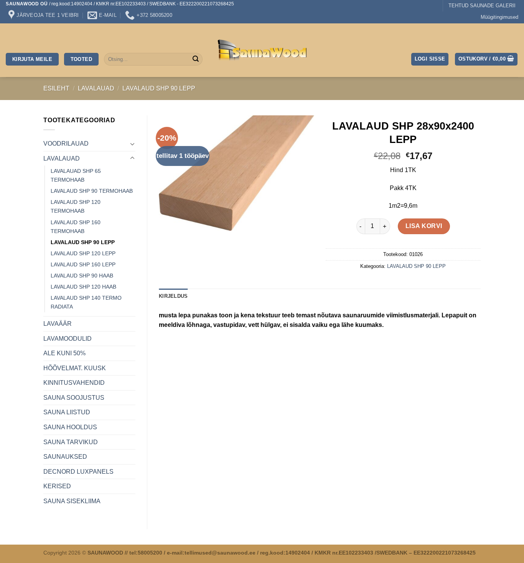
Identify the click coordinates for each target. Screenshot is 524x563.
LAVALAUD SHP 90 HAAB (82, 275)
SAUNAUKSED (65, 456)
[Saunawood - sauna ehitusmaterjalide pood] (262, 50)
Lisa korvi (423, 226)
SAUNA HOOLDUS (70, 427)
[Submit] (195, 59)
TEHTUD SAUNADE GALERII (482, 5)
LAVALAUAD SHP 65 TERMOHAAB (76, 175)
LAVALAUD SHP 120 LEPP (83, 253)
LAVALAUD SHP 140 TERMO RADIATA (86, 302)
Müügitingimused (499, 17)
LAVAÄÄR (57, 323)
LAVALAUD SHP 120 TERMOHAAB (76, 206)
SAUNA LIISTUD (66, 412)
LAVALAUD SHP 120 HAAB (83, 287)
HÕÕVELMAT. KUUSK (74, 368)
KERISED (57, 486)
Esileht (56, 88)
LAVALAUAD (96, 88)
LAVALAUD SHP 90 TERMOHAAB (92, 191)
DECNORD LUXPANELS (78, 471)
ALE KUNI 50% (64, 353)
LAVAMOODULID (67, 338)
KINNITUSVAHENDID (74, 382)
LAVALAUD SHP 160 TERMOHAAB (76, 226)
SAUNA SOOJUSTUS (73, 397)
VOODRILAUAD (66, 143)
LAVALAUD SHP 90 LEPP (158, 88)
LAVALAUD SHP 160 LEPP (83, 264)
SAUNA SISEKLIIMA (72, 501)
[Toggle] (132, 143)
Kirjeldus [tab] (173, 296)
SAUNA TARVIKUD (70, 442)
